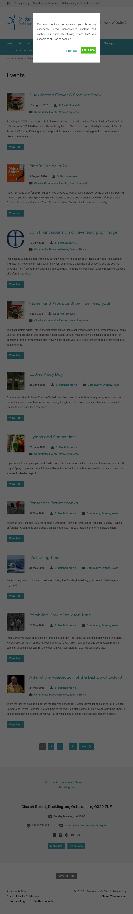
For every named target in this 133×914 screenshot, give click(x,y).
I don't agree (72, 51)
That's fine (88, 49)
